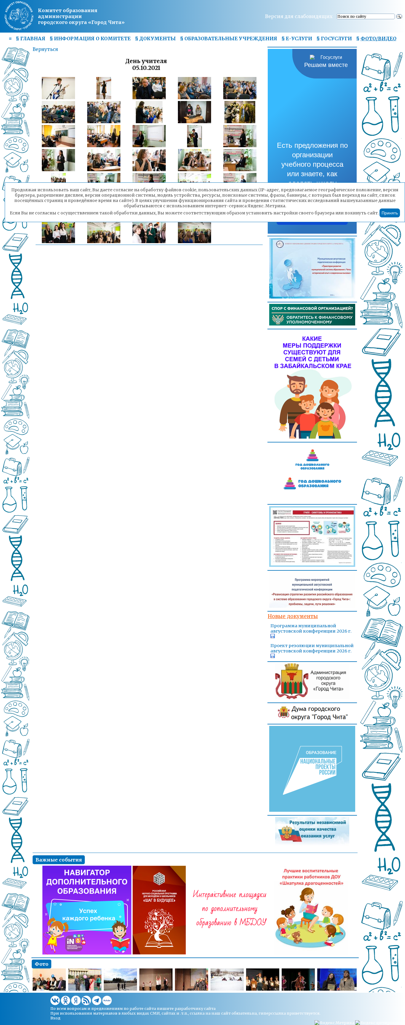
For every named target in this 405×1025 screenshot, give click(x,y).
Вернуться (45, 49)
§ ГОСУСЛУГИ (334, 38)
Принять (390, 213)
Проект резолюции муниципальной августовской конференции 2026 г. (312, 648)
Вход (55, 1018)
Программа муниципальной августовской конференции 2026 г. (311, 628)
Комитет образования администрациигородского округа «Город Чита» (81, 16)
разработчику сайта (195, 1008)
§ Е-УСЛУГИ (296, 38)
